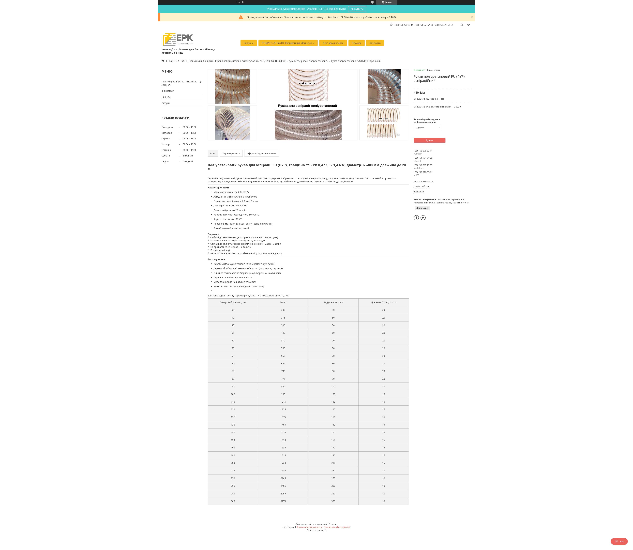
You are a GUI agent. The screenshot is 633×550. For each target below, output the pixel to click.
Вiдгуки (166, 103)
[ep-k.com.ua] (178, 39)
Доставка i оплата (333, 43)
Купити (429, 140)
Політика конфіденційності (337, 527)
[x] (423, 217)
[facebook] (416, 217)
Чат (622, 541)
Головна (249, 43)
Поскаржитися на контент (309, 527)
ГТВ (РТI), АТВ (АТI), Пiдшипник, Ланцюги (179, 83)
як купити (357, 9)
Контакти (375, 43)
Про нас (356, 43)
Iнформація (168, 90)
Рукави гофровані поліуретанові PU (308, 60)
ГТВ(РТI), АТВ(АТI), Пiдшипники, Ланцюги (287, 43)
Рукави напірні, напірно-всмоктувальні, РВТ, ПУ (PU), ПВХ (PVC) (250, 60)
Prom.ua (333, 523)
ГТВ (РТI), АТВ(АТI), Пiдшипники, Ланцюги (189, 60)
